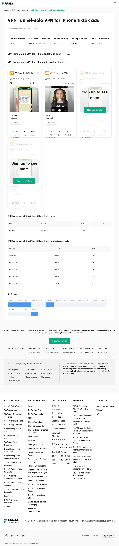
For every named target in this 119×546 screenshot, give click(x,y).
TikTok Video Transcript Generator (38, 431)
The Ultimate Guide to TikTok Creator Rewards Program (83, 431)
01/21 (54, 459)
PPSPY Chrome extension (11, 501)
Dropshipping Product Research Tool (37, 460)
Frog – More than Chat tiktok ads (71, 348)
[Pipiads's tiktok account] (17, 535)
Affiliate (7, 506)
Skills (30, 418)
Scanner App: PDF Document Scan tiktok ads (71, 352)
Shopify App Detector (13, 424)
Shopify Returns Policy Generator (13, 484)
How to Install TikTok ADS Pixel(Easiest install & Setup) (81, 475)
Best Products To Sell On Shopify (37, 503)
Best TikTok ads (58, 420)
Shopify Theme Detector (14, 420)
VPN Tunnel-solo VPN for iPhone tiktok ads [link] (48, 10)
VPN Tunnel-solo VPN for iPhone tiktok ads (37, 348)
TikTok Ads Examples (56, 407)
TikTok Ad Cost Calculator (10, 443)
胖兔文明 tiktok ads (53, 348)
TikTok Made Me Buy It (37, 476)
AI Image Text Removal (37, 448)
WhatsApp (100, 410)
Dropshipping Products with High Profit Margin (37, 471)
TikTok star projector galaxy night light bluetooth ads (32, 377)
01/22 (67, 456)
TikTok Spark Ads (35, 414)
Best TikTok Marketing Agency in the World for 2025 (82, 450)
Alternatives (33, 436)
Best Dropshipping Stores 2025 (35, 453)
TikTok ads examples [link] (20, 10)
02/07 (54, 456)
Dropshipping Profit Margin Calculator (12, 457)
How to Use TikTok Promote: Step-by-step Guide (82, 440)
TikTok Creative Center (37, 426)
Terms (95, 535)
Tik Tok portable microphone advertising (48, 369)
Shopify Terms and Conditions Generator (13, 477)
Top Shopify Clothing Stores (36, 496)
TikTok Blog (57, 413)
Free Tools (8, 496)
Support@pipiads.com (105, 406)
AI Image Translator (36, 444)
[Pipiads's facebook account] (6, 535)
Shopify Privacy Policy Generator (13, 463)
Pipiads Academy (59, 428)
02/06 (60, 456)
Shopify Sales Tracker (13, 406)
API (97, 414)
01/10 (67, 459)
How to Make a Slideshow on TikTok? (82, 467)
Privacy (85, 535)
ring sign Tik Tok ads (15, 373)
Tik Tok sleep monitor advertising (48, 373)
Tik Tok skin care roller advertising (32, 373)
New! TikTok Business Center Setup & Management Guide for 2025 (82, 419)
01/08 (60, 463)
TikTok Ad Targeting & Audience (13, 415)
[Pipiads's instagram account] (23, 535)
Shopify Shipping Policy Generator (14, 490)
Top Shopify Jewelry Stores (36, 489)
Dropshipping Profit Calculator (12, 450)
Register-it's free (94, 109)
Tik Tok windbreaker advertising (32, 369)
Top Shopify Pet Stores (37, 484)
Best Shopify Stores (36, 480)
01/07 (67, 463)
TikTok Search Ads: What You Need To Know (81, 409)
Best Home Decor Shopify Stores (35, 510)
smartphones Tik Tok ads (16, 377)
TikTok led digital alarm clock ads (16, 380)
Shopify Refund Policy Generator (13, 470)
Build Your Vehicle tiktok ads (54, 352)
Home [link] (6, 10)
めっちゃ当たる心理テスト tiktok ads (106, 352)
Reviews (31, 440)
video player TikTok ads (16, 369)
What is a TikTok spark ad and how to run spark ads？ (82, 459)
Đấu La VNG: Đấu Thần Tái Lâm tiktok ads (89, 348)
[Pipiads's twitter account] (11, 535)
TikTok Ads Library (35, 422)
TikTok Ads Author (59, 424)
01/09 (54, 463)
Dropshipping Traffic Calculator (12, 430)
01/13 (60, 459)
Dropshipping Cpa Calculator (11, 436)
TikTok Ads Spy (34, 410)
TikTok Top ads (58, 416)
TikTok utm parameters (13, 410)
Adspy (30, 406)
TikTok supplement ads (48, 377)
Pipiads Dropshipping (37, 465)
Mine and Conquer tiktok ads (37, 352)
